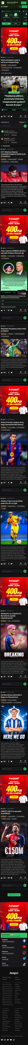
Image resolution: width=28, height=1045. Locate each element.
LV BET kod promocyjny (6, 993)
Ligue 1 (16, 997)
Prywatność (17, 979)
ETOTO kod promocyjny (7, 984)
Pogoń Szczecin (5, 1023)
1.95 (5, 20)
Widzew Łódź (4, 1024)
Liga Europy (17, 1001)
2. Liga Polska (17, 988)
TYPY (15, 23)
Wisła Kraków (4, 1012)
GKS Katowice (5, 1028)
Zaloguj (24, 6)
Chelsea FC (17, 1012)
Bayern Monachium (18, 1023)
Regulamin (4, 979)
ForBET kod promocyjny (7, 1002)
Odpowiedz (14, 135)
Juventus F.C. (17, 1028)
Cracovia (4, 1019)
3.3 (11, 20)
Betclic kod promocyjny (7, 1001)
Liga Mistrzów (17, 999)
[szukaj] (20, 6)
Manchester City (18, 1015)
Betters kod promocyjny (7, 999)
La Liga (16, 991)
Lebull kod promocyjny (6, 986)
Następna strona (13, 894)
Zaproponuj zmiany (6, 977)
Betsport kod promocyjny (7, 988)
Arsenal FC (17, 1010)
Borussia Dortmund (18, 1024)
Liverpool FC (17, 1014)
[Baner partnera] (14, 40)
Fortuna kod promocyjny (7, 995)
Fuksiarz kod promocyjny (7, 991)
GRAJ (6, 23)
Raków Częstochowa (6, 1026)
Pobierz (24, 2)
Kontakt (16, 977)
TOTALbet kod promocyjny (7, 1004)
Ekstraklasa (17, 984)
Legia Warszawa (5, 1010)
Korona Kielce (5, 1030)
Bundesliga (17, 993)
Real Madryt (17, 1019)
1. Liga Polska (17, 986)
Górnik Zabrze (5, 1015)
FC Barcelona (17, 1021)
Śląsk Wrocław (5, 1017)
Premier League (18, 990)
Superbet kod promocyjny (7, 990)
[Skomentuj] (24, 210)
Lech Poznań (4, 1014)
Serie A (16, 995)
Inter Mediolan (17, 1030)
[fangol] (14, 973)
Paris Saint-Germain (18, 1026)
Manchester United (18, 1017)
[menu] (2, 7)
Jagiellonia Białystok (6, 1021)
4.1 (17, 20)
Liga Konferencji (18, 1002)
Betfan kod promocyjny (6, 997)
